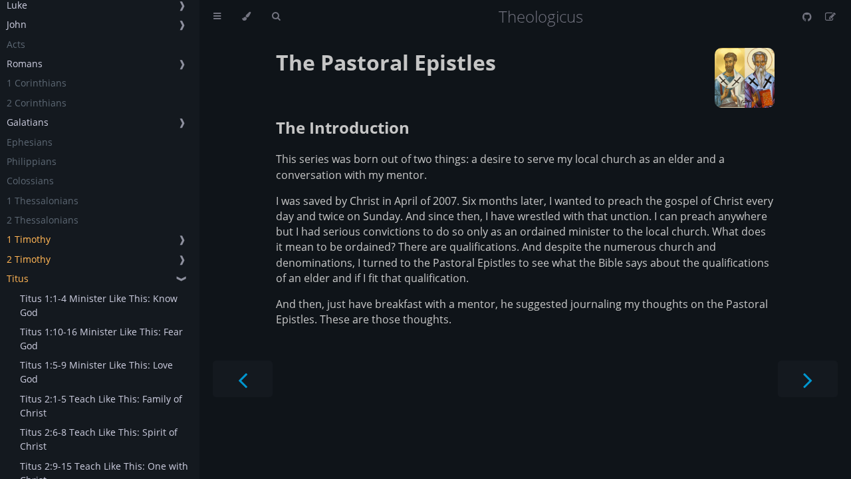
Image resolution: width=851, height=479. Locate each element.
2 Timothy (29, 259)
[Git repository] (808, 16)
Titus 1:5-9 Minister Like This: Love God (96, 372)
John (17, 24)
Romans (25, 63)
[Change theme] (246, 16)
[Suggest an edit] (830, 16)
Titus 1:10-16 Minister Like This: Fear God (101, 338)
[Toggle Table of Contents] (217, 16)
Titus (18, 278)
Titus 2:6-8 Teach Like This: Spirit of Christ (99, 439)
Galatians (28, 122)
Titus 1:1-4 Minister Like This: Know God (99, 305)
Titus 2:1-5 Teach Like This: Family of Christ (101, 406)
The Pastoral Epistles (386, 62)
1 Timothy (29, 239)
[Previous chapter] (243, 379)
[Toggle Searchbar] (276, 16)
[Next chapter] (808, 379)
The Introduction (343, 127)
